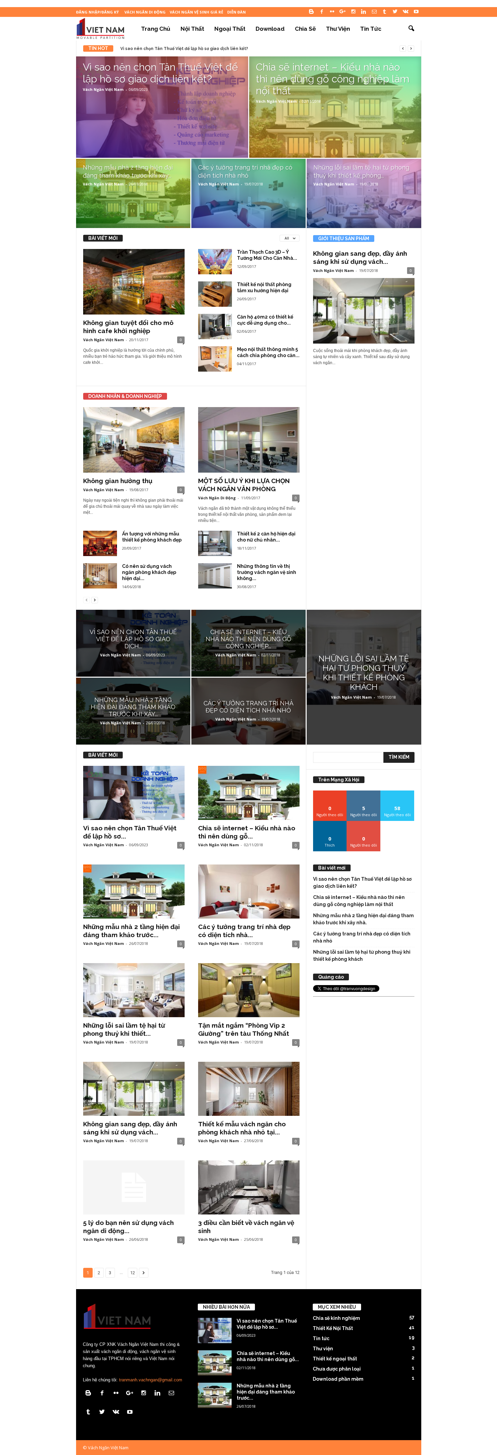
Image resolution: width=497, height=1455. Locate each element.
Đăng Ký (363, 823)
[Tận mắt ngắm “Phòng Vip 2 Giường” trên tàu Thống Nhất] (249, 990)
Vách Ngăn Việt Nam (103, 89)
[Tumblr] (385, 12)
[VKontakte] (406, 12)
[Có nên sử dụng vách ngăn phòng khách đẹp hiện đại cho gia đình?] (100, 575)
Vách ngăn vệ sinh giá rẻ (196, 12)
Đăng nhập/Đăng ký (97, 12)
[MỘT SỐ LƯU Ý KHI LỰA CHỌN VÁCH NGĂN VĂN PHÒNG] (249, 440)
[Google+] (343, 12)
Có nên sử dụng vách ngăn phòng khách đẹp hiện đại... (149, 572)
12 (132, 1272)
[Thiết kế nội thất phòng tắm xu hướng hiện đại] (215, 294)
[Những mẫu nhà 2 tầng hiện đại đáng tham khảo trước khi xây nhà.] (133, 195)
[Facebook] (322, 12)
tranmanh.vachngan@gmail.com (150, 1379)
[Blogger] (311, 12)
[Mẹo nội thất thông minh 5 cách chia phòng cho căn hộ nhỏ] (215, 359)
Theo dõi (330, 793)
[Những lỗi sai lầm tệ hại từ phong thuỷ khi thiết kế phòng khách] (364, 196)
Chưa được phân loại (337, 1369)
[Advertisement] (364, 1100)
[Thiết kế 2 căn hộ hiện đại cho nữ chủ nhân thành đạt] (215, 543)
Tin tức (370, 28)
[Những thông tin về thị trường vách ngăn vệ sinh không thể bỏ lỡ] (215, 575)
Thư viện (338, 28)
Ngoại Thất (229, 28)
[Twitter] (395, 12)
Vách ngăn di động (145, 12)
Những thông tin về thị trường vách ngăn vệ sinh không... (266, 572)
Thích (330, 823)
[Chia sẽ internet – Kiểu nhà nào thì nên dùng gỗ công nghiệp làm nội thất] (335, 123)
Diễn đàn (236, 12)
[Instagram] (353, 12)
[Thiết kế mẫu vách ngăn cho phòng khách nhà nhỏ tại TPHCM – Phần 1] (249, 1089)
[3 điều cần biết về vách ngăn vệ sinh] (249, 1187)
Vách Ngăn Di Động (217, 497)
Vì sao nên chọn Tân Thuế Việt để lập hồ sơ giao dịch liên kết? (184, 48)
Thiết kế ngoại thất (335, 1358)
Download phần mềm (338, 1379)
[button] (411, 28)
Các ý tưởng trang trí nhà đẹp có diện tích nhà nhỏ (361, 937)
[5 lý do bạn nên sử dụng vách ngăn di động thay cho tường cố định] (134, 1187)
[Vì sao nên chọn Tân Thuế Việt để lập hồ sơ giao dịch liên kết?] (162, 123)
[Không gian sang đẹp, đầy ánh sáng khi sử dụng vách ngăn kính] (364, 311)
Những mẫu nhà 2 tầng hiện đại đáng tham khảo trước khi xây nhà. (363, 919)
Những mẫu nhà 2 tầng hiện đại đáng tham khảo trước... (266, 1392)
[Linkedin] (364, 12)
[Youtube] (416, 12)
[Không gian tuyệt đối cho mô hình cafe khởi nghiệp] (134, 282)
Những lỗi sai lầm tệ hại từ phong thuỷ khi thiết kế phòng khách (361, 955)
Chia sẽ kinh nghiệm (336, 1318)
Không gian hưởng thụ (117, 480)
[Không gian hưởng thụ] (134, 440)
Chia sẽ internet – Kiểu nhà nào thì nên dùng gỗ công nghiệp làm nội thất (359, 901)
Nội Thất (192, 28)
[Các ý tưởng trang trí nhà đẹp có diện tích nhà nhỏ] (248, 195)
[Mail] (374, 12)
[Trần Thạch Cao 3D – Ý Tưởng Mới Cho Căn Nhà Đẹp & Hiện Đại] (215, 261)
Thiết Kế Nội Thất (333, 1328)
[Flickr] (332, 12)
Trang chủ (155, 28)
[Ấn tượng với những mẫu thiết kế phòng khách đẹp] (100, 543)
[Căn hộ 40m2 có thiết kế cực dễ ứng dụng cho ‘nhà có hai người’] (215, 326)
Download (270, 28)
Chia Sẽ (305, 28)
